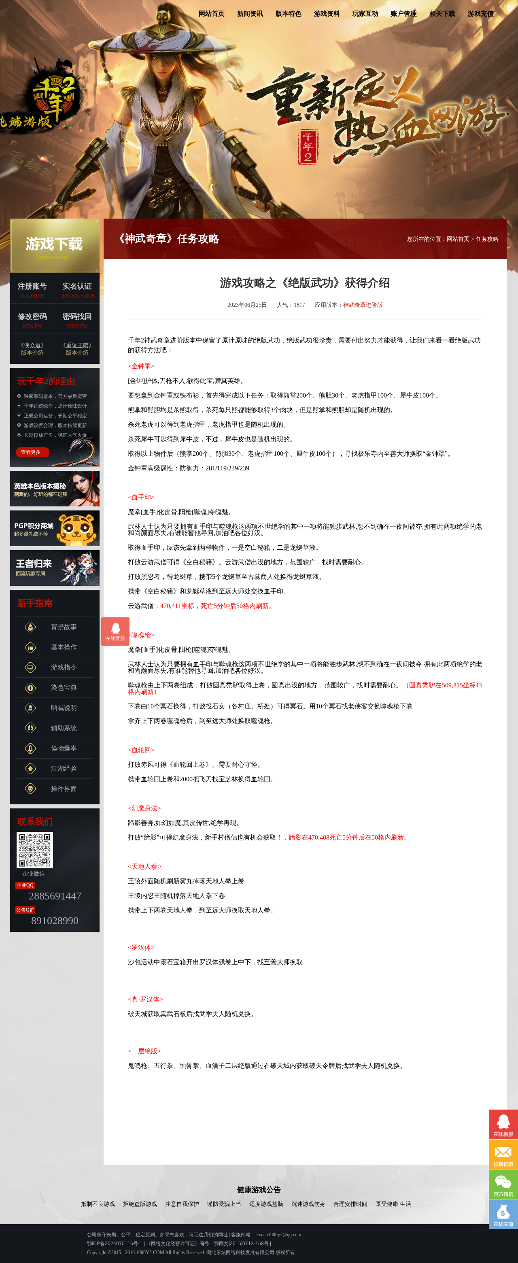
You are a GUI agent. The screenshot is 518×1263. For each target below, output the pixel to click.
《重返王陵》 (77, 349)
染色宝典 (64, 687)
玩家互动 (365, 13)
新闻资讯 (250, 13)
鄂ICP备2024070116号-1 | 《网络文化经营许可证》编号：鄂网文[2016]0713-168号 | (179, 1243)
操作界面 (64, 788)
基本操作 (64, 647)
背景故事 (64, 626)
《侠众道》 (32, 349)
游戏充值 (481, 13)
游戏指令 (64, 667)
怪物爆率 (64, 748)
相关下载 (442, 13)
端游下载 (55, 246)
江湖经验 (64, 768)
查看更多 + (33, 452)
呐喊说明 (64, 707)
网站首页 (212, 13)
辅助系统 (64, 728)
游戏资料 (327, 13)
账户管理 (404, 13)
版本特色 (288, 13)
